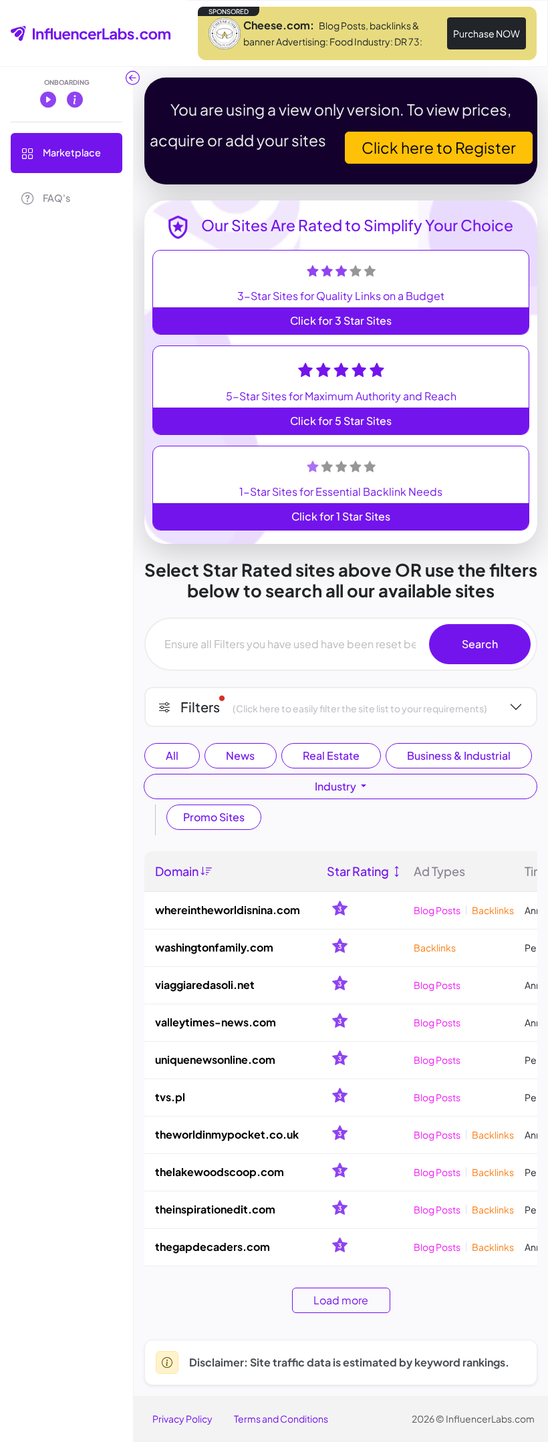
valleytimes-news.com (215, 1022)
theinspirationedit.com (215, 1209)
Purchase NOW (486, 33)
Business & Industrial (459, 755)
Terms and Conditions (281, 1419)
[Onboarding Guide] (75, 99)
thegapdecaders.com (212, 1247)
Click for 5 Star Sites (341, 421)
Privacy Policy (182, 1419)
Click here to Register (439, 147)
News (240, 755)
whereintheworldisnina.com (227, 910)
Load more (340, 1300)
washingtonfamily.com (214, 947)
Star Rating (359, 871)
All (172, 755)
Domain (177, 871)
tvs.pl (170, 1097)
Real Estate (331, 755)
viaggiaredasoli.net (205, 985)
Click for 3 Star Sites (341, 320)
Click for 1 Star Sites (340, 516)
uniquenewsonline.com (215, 1059)
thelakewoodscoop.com (219, 1172)
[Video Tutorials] (48, 99)
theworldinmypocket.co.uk (227, 1134)
